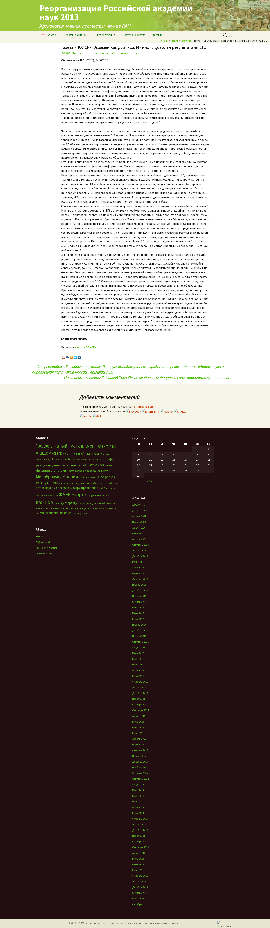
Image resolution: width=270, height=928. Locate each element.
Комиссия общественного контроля (77, 459)
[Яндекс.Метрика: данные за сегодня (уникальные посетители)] (224, 924)
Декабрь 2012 (140, 887)
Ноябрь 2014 (139, 767)
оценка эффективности (55, 508)
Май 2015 (137, 733)
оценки (135, 53)
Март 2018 (138, 573)
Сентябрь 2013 (140, 847)
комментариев (46, 548)
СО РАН (108, 483)
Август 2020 (138, 527)
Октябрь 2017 (140, 601)
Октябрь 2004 (140, 904)
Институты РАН (74, 453)
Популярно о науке (134, 35)
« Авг (150, 481)
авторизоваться (143, 406)
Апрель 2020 (139, 539)
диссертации (70, 503)
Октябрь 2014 (140, 773)
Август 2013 (138, 853)
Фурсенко (95, 495)
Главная (164, 40)
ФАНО (66, 494)
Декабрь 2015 (140, 693)
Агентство (107, 446)
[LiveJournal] (68, 356)
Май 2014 (137, 801)
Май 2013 (137, 870)
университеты (103, 508)
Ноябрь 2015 (139, 698)
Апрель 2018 (139, 567)
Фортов (81, 495)
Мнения (70, 477)
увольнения (90, 508)
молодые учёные (91, 503)
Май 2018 (137, 562)
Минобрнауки (49, 476)
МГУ (52, 471)
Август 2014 (138, 784)
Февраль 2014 (140, 818)
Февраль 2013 (140, 875)
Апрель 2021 (139, 516)
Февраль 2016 (140, 681)
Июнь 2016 (138, 659)
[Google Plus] (64, 356)
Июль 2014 (138, 790)
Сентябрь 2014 (140, 778)
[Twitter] (75, 356)
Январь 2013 (139, 881)
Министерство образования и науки (87, 471)
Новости (51, 35)
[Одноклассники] (71, 356)
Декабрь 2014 (140, 761)
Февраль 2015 (140, 750)
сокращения (76, 508)
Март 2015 (138, 744)
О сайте (158, 35)
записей (43, 542)
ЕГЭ (116, 53)
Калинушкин (93, 453)
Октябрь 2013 (140, 841)
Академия (46, 453)
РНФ (61, 483)
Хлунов (105, 495)
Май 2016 (137, 664)
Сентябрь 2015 (140, 710)
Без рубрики (186, 40)
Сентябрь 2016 (140, 641)
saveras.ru (90, 923)
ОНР (81, 477)
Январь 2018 (139, 584)
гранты (56, 503)
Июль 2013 (138, 858)
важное (44, 502)
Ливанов (124, 53)
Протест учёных (105, 35)
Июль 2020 (138, 533)
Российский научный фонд (77, 483)
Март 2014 (138, 813)
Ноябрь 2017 (139, 596)
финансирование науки (56, 513)
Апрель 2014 (139, 807)
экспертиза (80, 513)
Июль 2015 (138, 721)
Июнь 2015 (138, 727)
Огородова (91, 477)
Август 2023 (138, 504)
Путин (47, 482)
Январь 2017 (139, 624)
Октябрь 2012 (140, 892)
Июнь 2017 (138, 613)
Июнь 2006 (138, 898)
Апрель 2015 (139, 738)
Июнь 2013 (138, 864)
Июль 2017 (138, 607)
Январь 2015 (139, 756)
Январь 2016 (139, 687)
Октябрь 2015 (140, 704)
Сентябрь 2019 (140, 544)
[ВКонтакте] (79, 356)
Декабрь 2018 (140, 556)
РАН (55, 483)
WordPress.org (44, 553)
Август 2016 (138, 647)
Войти (39, 536)
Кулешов (108, 465)
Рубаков (96, 483)
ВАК (59, 453)
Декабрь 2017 (140, 590)
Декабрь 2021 (140, 510)
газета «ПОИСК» (85, 347)
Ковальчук (46, 459)
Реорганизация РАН (75, 35)
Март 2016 (138, 676)
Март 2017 (138, 619)
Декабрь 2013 (140, 830)
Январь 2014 (139, 824)
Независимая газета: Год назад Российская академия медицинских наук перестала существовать (151, 377)
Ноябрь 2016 (139, 636)
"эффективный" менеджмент (66, 446)
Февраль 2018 (140, 579)
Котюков (96, 464)
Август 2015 (138, 716)
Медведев (58, 471)
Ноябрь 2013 (139, 835)
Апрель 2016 (139, 670)
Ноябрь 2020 (139, 522)
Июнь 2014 (138, 795)
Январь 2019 (139, 550)
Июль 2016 (138, 653)
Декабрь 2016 (140, 630)
